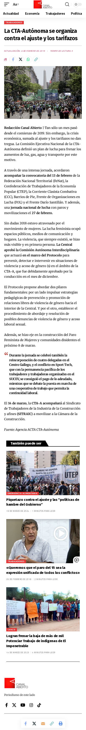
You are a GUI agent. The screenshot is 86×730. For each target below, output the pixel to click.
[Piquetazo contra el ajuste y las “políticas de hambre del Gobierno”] (43, 473)
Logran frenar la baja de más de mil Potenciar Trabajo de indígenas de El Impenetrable (36, 641)
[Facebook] (6, 705)
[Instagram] (31, 705)
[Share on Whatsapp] (28, 59)
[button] (7, 4)
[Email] (43, 723)
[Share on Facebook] (12, 59)
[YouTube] (22, 705)
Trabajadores (14, 22)
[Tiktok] (39, 705)
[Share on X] (20, 59)
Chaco (11, 629)
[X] (14, 705)
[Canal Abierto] (43, 4)
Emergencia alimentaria (22, 493)
